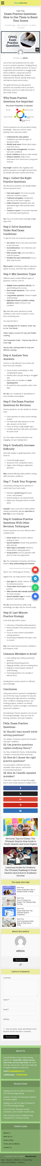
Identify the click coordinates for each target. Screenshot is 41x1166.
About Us (6, 1133)
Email (6, 1009)
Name (6, 1000)
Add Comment (22, 25)
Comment (7, 978)
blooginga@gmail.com (16, 1071)
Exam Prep (20, 11)
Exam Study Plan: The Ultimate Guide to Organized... (25, 913)
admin (34, 25)
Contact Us (7, 1147)
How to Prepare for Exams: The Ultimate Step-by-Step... (26, 902)
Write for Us (7, 1136)
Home (3, 1160)
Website (6, 1019)
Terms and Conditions (11, 1144)
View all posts (20, 960)
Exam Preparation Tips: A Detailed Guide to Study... (26, 891)
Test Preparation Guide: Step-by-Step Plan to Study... (25, 923)
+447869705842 (21, 1075)
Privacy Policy (8, 1140)
